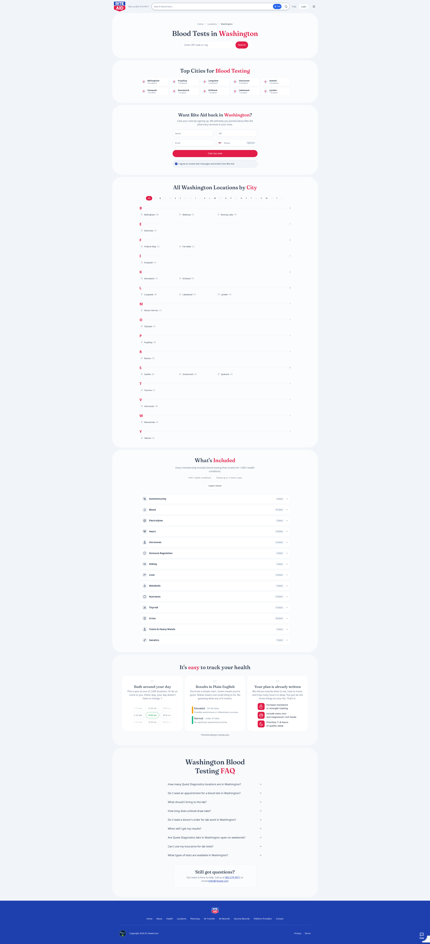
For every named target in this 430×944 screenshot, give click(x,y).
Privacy (297, 933)
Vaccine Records (242, 918)
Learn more (215, 485)
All (149, 198)
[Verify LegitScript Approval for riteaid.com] (122, 933)
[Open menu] (313, 6)
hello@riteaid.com (218, 881)
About (159, 918)
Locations (212, 24)
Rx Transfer (209, 918)
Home (200, 24)
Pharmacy (195, 918)
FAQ (294, 6)
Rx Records (224, 918)
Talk (278, 6)
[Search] (286, 6)
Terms (308, 933)
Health (169, 918)
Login (303, 6)
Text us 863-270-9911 (138, 6)
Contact (280, 918)
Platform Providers (263, 918)
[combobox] (219, 142)
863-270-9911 (232, 877)
